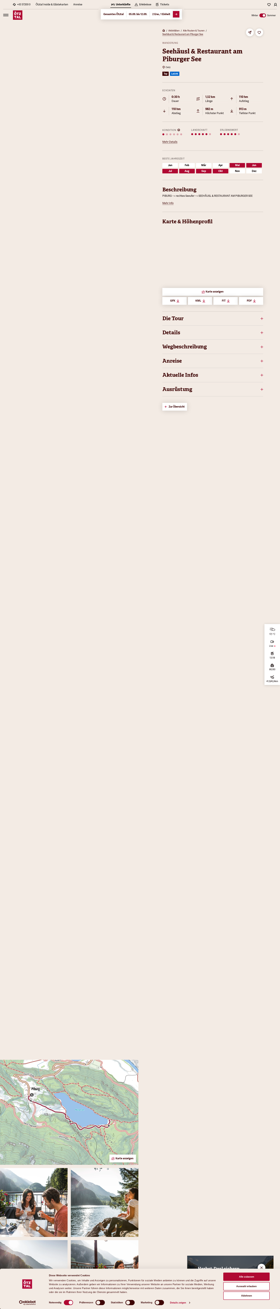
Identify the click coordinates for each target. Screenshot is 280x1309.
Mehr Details (169, 142)
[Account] (275, 4)
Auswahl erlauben (246, 1286)
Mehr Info (168, 203)
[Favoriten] (269, 4)
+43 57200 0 (23, 4)
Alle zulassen (246, 1276)
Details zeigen (178, 1302)
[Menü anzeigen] (6, 15)
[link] (162, 5)
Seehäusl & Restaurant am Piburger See (182, 34)
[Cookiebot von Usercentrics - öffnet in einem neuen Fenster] (27, 1302)
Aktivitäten (174, 30)
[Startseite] (163, 31)
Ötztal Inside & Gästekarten (52, 4)
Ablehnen (246, 1295)
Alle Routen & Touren (193, 30)
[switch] (100, 1302)
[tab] (120, 5)
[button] (212, 318)
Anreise (77, 4)
